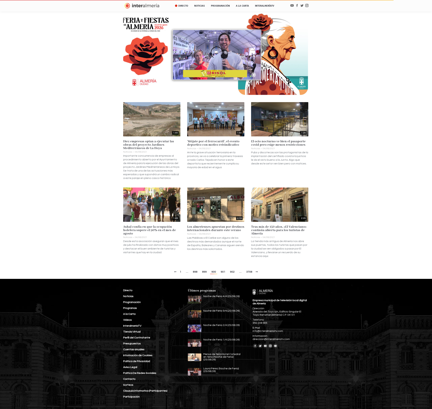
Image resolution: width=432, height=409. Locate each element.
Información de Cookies (137, 355)
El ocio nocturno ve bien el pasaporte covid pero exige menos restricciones (278, 143)
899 (204, 271)
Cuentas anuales (133, 349)
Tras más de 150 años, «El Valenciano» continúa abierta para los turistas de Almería (278, 230)
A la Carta (129, 314)
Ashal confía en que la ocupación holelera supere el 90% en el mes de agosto (149, 230)
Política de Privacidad (136, 361)
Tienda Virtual (132, 331)
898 (195, 271)
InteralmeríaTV (132, 325)
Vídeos (127, 320)
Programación (132, 302)
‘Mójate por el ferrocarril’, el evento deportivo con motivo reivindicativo (213, 143)
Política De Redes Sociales (139, 373)
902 (232, 271)
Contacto (129, 379)
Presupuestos (132, 343)
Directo (127, 290)
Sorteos (128, 385)
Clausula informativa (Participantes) (145, 390)
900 (213, 271)
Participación (131, 396)
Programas (130, 308)
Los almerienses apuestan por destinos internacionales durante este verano (215, 228)
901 (223, 271)
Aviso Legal (130, 367)
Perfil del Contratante (136, 337)
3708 (249, 271)
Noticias (127, 152)
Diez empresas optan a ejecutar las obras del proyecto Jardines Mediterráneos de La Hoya (148, 145)
